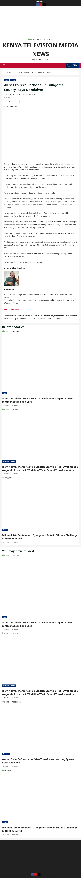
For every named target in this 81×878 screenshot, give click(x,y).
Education (6, 461)
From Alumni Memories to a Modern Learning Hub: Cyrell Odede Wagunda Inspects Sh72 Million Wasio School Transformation (40, 468)
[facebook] (37, 4)
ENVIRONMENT (7, 866)
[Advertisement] (40, 23)
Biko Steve (6, 542)
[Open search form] (64, 65)
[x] (44, 4)
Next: (32, 318)
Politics (13, 80)
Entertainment (7, 863)
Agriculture (6, 853)
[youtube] (40, 4)
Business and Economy (10, 851)
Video (75, 65)
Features (5, 858)
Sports (4, 861)
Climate (5, 869)
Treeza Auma (9, 94)
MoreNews (43, 877)
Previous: (40, 315)
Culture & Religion (8, 856)
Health (4, 848)
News (6, 80)
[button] (4, 65)
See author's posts (11, 309)
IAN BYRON (6, 405)
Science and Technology (11, 871)
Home (6, 72)
